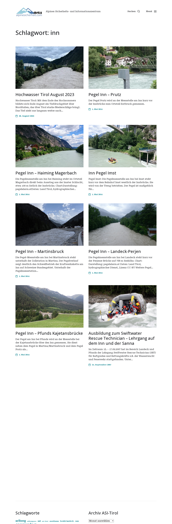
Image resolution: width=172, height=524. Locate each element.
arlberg (20, 520)
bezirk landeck (67, 521)
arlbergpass (31, 521)
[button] (133, 11)
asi (39, 521)
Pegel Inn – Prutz (105, 94)
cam (77, 521)
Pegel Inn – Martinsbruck (39, 251)
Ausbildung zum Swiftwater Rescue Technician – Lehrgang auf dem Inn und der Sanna (121, 338)
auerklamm (54, 521)
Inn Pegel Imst (102, 173)
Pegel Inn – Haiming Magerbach (46, 173)
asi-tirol (45, 521)
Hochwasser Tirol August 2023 (44, 94)
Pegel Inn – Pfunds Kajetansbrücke (49, 333)
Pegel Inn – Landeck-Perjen (115, 251)
